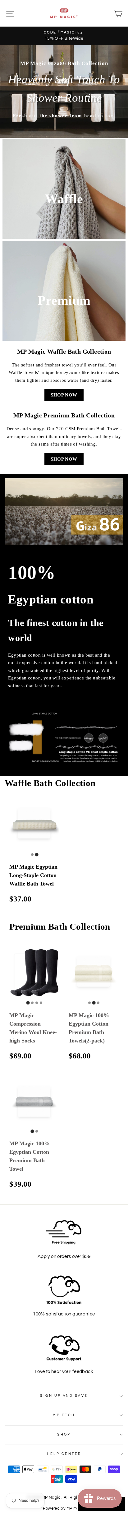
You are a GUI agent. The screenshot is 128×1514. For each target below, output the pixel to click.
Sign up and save (64, 1395)
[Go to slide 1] (32, 854)
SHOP (64, 1434)
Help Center (64, 1454)
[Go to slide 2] (36, 854)
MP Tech (64, 1415)
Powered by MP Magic (64, 1508)
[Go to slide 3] (36, 1003)
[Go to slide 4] (41, 1003)
